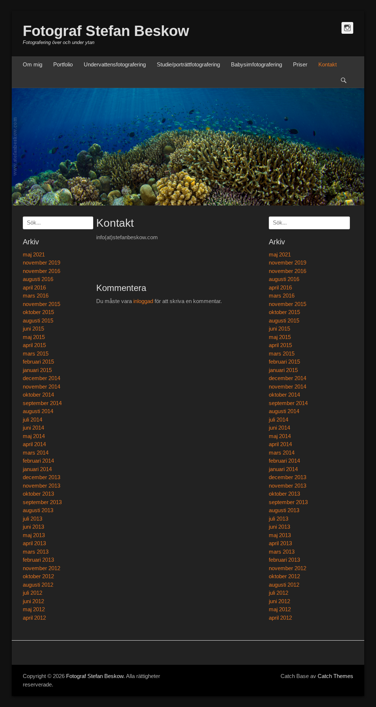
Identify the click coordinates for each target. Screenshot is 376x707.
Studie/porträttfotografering (188, 64)
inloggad (143, 301)
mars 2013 (281, 552)
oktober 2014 (284, 394)
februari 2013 (284, 560)
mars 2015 (281, 353)
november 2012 (287, 568)
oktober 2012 (284, 576)
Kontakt (327, 64)
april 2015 (280, 345)
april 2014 (280, 444)
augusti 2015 (284, 320)
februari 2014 (284, 461)
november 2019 (287, 262)
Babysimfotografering (256, 64)
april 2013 (280, 543)
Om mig (32, 64)
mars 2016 (281, 295)
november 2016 (287, 271)
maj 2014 (280, 436)
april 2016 (280, 287)
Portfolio (63, 64)
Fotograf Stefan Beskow (106, 31)
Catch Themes (335, 676)
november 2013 (287, 485)
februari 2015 (284, 361)
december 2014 (287, 378)
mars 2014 (281, 452)
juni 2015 (279, 328)
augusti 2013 (284, 510)
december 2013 (287, 477)
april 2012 (280, 618)
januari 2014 (283, 469)
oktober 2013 (284, 494)
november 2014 (287, 386)
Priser (300, 64)
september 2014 (288, 403)
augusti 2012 (284, 585)
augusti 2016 (284, 279)
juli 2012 (278, 593)
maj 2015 (280, 337)
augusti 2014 (284, 411)
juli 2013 (278, 518)
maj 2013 (280, 535)
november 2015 (287, 304)
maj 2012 (280, 609)
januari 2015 (283, 370)
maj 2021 (280, 254)
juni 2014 (279, 427)
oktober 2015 (284, 312)
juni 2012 (279, 601)
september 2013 (288, 502)
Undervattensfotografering (115, 64)
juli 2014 (278, 419)
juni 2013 (279, 527)
